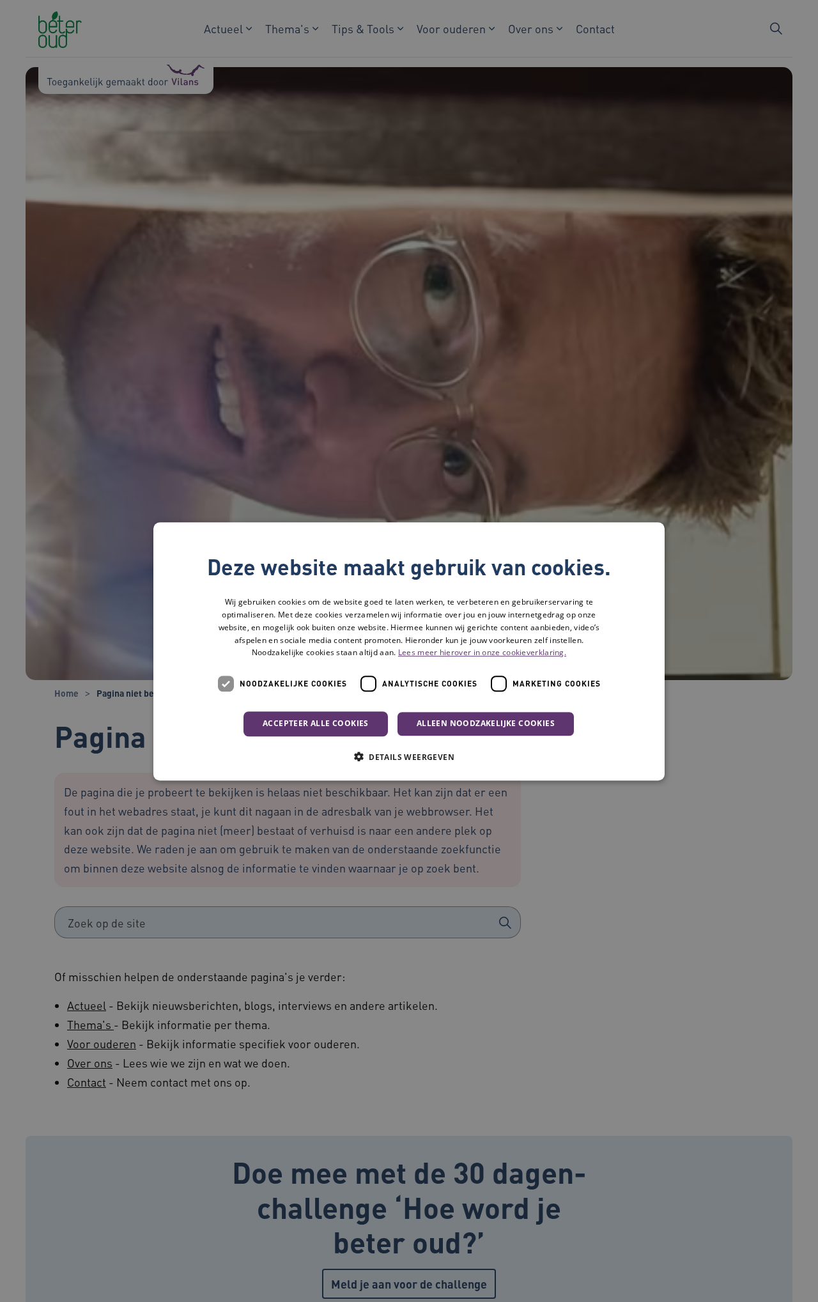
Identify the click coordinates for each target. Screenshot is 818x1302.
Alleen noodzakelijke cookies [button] (486, 723)
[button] (409, 756)
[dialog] (409, 651)
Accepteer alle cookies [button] (316, 723)
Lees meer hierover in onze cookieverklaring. (482, 652)
